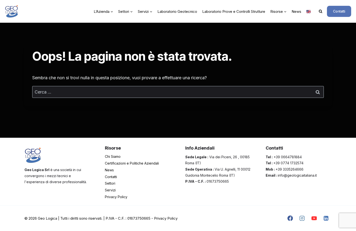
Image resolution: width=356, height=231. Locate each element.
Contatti (339, 11)
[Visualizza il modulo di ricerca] (321, 11)
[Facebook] (290, 218)
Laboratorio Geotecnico (177, 11)
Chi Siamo (113, 156)
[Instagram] (302, 218)
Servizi (110, 190)
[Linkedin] (326, 218)
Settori (110, 183)
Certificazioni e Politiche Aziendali (132, 163)
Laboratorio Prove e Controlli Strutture (233, 11)
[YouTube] (314, 218)
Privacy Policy (116, 197)
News (296, 11)
